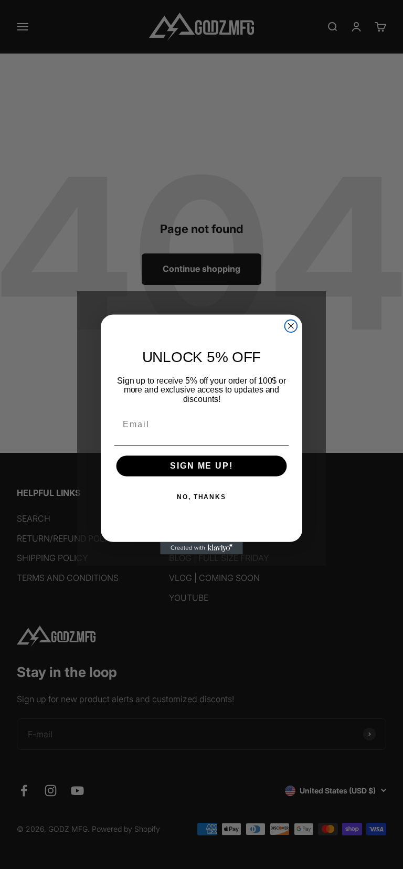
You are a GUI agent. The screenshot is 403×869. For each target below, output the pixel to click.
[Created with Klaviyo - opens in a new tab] (201, 548)
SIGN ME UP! (201, 466)
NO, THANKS (201, 497)
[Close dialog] (291, 326)
